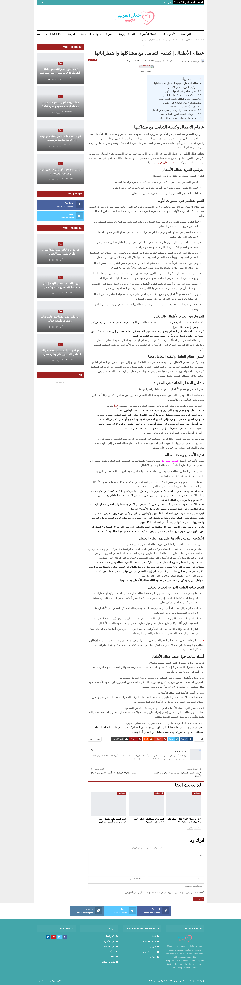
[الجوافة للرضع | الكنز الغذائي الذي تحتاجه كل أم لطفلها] (146, 804)
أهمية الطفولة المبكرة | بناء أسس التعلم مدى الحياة (113, 773)
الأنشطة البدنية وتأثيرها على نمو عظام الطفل (174, 110)
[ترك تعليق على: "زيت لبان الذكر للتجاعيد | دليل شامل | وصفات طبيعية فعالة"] (49, 327)
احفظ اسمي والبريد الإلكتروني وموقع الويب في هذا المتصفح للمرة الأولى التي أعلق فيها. (163, 892)
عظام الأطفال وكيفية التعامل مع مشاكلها (176, 83)
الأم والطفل (169, 34)
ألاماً (116, 405)
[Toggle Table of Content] (198, 78)
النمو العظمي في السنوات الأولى (180, 91)
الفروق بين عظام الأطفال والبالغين (180, 95)
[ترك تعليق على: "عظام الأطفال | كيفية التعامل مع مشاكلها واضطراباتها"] (130, 60)
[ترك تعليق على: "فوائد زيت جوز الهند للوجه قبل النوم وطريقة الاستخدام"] (49, 180)
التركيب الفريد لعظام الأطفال (182, 87)
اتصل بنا (153, 936)
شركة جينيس (42, 980)
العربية (72, 34)
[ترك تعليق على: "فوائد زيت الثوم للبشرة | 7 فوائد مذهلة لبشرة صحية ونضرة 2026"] (49, 112)
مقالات (112, 957)
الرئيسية (186, 34)
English (56, 34)
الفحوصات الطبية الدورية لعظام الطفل (178, 114)
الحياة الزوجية (126, 34)
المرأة (109, 34)
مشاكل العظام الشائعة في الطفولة (179, 103)
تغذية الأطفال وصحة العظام (183, 106)
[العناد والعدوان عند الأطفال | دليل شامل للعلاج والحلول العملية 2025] (183, 804)
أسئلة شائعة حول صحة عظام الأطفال (178, 118)
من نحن (167, 2)
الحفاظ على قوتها (167, 162)
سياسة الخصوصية (149, 952)
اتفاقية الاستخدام (149, 941)
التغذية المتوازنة (170, 460)
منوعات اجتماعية (91, 34)
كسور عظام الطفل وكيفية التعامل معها (178, 99)
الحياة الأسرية (148, 34)
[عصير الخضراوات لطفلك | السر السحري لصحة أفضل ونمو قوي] (108, 804)
